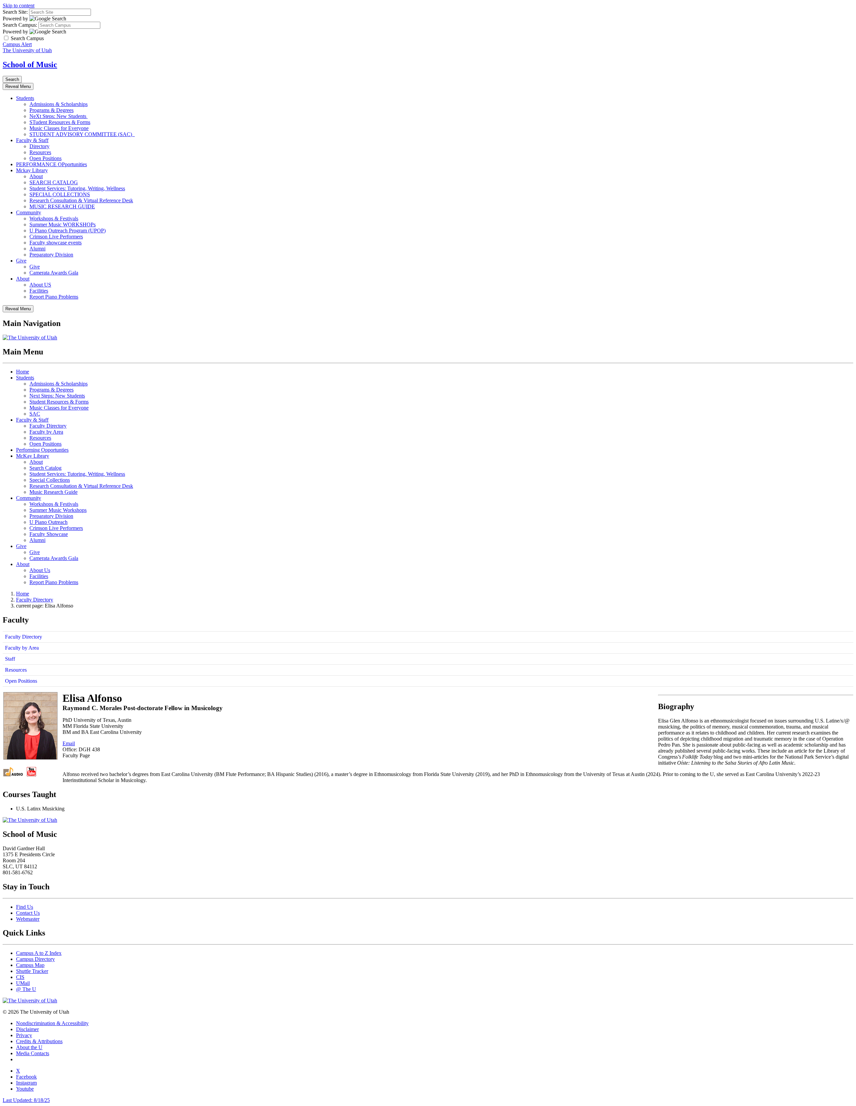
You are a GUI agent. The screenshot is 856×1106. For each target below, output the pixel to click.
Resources (40, 152)
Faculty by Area (46, 432)
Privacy (24, 1035)
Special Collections (49, 480)
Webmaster (27, 919)
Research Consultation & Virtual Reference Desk (81, 200)
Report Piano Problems (53, 297)
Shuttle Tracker (32, 971)
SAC (34, 414)
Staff (10, 659)
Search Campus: (20, 25)
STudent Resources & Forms (59, 122)
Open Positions (45, 158)
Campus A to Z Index (39, 953)
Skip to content (18, 5)
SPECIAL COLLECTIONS (59, 194)
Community (28, 212)
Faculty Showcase (48, 534)
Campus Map (30, 965)
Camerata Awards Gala (53, 272)
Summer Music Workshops (58, 510)
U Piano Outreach (48, 522)
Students (25, 98)
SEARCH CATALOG (53, 182)
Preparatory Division (51, 254)
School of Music (30, 64)
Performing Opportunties (42, 450)
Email (69, 743)
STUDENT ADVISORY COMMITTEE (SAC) (82, 134)
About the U (29, 1047)
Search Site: (15, 12)
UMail (23, 983)
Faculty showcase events (55, 242)
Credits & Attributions (39, 1041)
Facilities (38, 291)
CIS (20, 977)
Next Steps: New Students (57, 396)
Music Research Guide (53, 492)
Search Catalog (45, 468)
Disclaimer (27, 1029)
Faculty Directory (48, 426)
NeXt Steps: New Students (58, 116)
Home (22, 371)
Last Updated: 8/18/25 (26, 1100)
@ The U (26, 989)
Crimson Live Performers (56, 236)
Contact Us (28, 913)
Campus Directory (35, 959)
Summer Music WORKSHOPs (62, 224)
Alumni (37, 248)
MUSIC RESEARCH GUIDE (62, 206)
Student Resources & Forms (59, 402)
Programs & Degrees (51, 110)
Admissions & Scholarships (58, 104)
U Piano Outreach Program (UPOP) (67, 230)
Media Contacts (32, 1053)
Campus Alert (17, 44)
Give (21, 260)
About (36, 176)
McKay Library (32, 456)
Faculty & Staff (32, 140)
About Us (39, 570)
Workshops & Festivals (53, 218)
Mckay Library (32, 170)
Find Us (24, 907)
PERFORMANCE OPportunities (51, 164)
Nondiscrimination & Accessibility (52, 1023)
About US (40, 285)
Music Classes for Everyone (59, 128)
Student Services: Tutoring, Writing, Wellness (77, 188)
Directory (39, 146)
